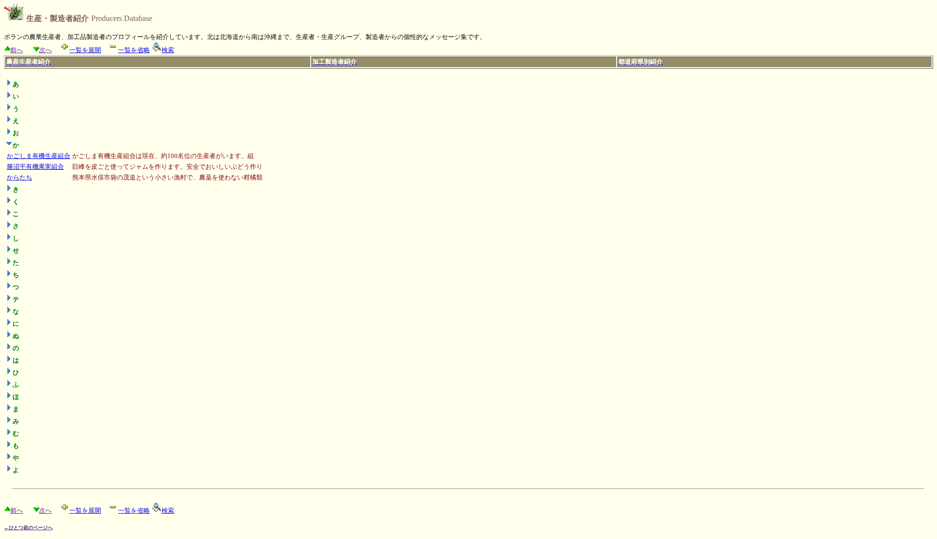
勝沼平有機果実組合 (35, 166)
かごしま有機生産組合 (38, 156)
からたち (19, 177)
